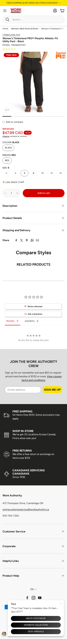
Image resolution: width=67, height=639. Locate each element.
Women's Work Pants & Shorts (24, 28)
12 (52, 173)
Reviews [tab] (10, 320)
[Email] (37, 240)
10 (42, 173)
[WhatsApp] (32, 240)
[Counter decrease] (5, 193)
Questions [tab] (30, 320)
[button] (33, 19)
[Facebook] (16, 240)
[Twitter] (21, 240)
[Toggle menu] (4, 10)
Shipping (5, 136)
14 (61, 173)
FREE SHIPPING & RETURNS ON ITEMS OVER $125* (32, 3)
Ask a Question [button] (35, 314)
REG (7, 160)
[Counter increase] (17, 193)
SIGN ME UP (52, 389)
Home (5, 28)
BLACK (8, 147)
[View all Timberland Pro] (61, 55)
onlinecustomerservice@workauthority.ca (25, 509)
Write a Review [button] (35, 306)
